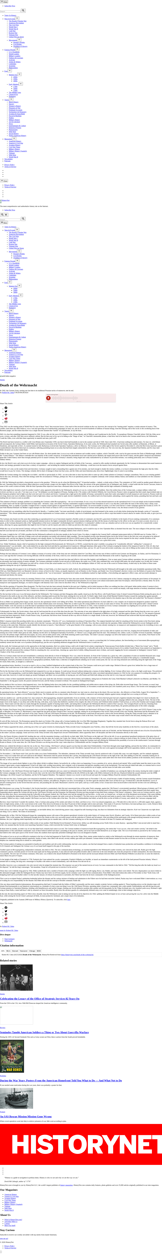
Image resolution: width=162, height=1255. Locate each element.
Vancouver (23, 951)
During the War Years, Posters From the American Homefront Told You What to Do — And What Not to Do (61, 1080)
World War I (13, 27)
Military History (14, 120)
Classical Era (13, 94)
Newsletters (8, 159)
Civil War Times (14, 147)
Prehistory (12, 96)
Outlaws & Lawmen (16, 58)
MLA (8, 951)
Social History (14, 134)
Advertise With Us (10, 1222)
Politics (11, 118)
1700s (15, 86)
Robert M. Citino (8, 392)
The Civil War (14, 25)
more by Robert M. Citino (9, 930)
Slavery (11, 104)
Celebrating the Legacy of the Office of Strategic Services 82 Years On (39, 998)
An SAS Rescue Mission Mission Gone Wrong (26, 1116)
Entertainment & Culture (17, 126)
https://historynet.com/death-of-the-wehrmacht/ (77, 955)
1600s (15, 88)
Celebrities (12, 64)
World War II (13, 29)
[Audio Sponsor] (97, 398)
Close (5, 2)
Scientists (12, 66)
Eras (5, 71)
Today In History (10, 15)
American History (15, 141)
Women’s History (15, 106)
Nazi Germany (9, 939)
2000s (15, 77)
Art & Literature (14, 122)
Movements (13, 40)
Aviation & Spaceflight (17, 114)
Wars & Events (9, 19)
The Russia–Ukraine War (17, 21)
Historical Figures (15, 128)
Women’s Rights (19, 42)
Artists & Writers (14, 62)
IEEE (39, 951)
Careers (7, 1223)
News (11, 124)
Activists (12, 60)
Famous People (9, 50)
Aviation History (14, 145)
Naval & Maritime (15, 116)
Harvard (15, 951)
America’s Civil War (16, 143)
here (68, 900)
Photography (13, 130)
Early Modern (14, 84)
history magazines (66, 1185)
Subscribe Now (9, 6)
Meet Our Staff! (9, 1225)
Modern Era (13, 75)
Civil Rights (17, 44)
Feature (2, 1112)
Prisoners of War (14, 108)
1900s (15, 79)
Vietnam (12, 153)
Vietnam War (13, 35)
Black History (14, 102)
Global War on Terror (16, 37)
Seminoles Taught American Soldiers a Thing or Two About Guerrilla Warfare (44, 1032)
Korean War (13, 33)
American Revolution (16, 23)
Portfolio (3, 1076)
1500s (15, 90)
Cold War (12, 31)
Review (2, 1028)
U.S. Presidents (14, 52)
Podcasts (7, 161)
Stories (2, 380)
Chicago (32, 951)
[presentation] (17, 18)
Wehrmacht (8, 941)
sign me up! (4, 1238)
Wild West (12, 132)
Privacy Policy (9, 165)
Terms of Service (10, 167)
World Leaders (14, 54)
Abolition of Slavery (20, 46)
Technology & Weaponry (17, 112)
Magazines (8, 139)
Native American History (17, 136)
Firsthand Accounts (15, 110)
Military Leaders (14, 56)
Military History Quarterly (18, 151)
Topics (6, 100)
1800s (15, 81)
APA (3, 951)
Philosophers (13, 68)
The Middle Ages (15, 92)
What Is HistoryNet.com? (13, 1220)
